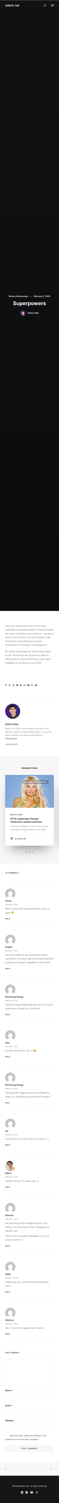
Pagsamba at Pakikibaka (35, 782)
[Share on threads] (13, 685)
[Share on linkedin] (20, 685)
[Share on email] (35, 685)
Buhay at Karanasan (18, 296)
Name (9, 1390)
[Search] (43, 5)
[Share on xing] (32, 685)
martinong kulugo (14, 996)
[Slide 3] (32, 852)
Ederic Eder (33, 313)
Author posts (11, 744)
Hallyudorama (11, 738)
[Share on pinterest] (17, 685)
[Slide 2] (29, 852)
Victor (8, 900)
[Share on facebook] (6, 685)
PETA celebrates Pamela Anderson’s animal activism (26, 820)
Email (8, 1405)
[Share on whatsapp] (24, 685)
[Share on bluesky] (28, 685)
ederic (8, 1173)
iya (6, 1131)
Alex (7, 1042)
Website (9, 1420)
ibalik (8, 1274)
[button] (52, 5)
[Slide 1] (26, 852)
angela (8, 947)
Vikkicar (9, 1320)
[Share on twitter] (9, 685)
